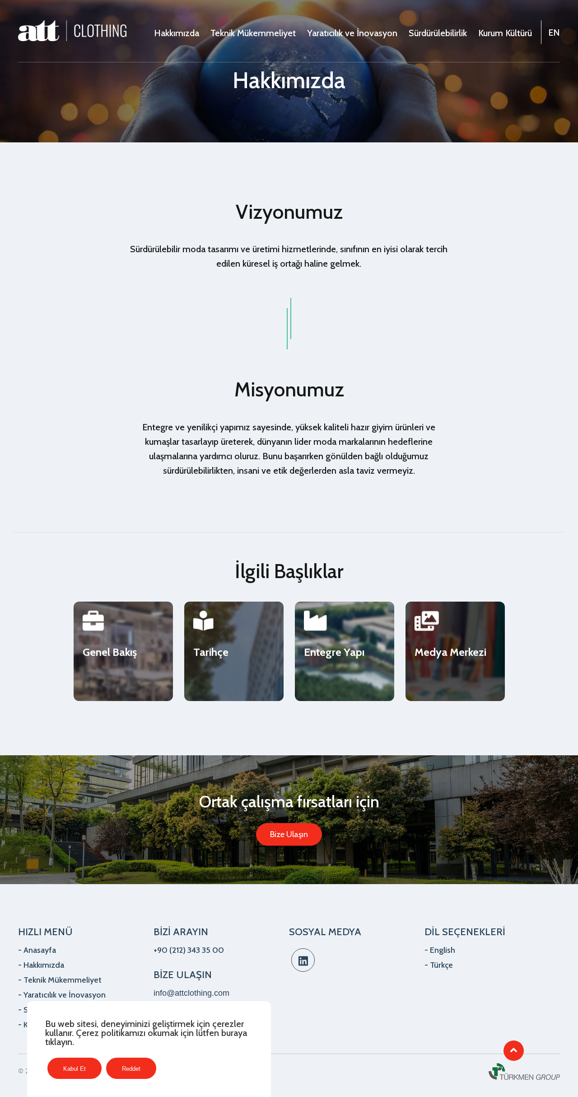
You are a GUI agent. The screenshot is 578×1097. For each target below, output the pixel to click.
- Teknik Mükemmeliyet (60, 980)
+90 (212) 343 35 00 (189, 950)
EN (554, 32)
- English (439, 950)
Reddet (131, 1068)
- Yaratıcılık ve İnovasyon (62, 995)
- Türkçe (438, 965)
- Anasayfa (37, 950)
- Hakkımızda (41, 965)
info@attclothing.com (191, 993)
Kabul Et (74, 1068)
